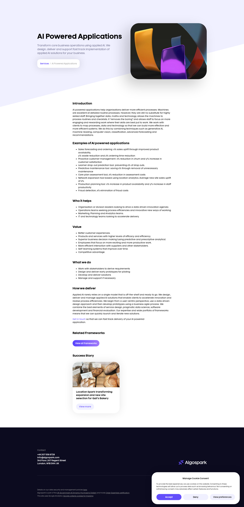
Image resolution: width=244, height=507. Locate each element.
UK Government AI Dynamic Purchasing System (76, 493)
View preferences (222, 497)
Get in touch (79, 319)
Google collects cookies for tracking (78, 496)
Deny (195, 497)
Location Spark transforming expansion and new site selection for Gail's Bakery (94, 395)
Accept (169, 497)
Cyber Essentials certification (117, 493)
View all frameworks (86, 343)
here (85, 490)
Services (44, 63)
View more (85, 406)
